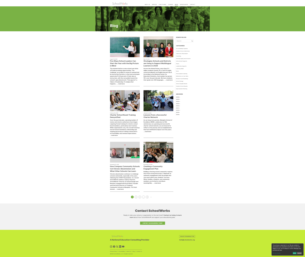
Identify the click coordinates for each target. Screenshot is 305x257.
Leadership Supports (181, 66)
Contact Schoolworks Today (153, 223)
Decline (299, 253)
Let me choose (276, 253)
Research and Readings (182, 78)
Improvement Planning (181, 88)
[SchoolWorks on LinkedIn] (120, 246)
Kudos (177, 63)
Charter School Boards (182, 86)
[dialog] (287, 249)
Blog (176, 4)
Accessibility (122, 251)
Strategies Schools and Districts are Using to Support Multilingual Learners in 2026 (157, 63)
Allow (294, 253)
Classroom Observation (182, 53)
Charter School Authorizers (183, 51)
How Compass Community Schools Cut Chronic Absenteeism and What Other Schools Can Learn (125, 168)
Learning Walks (180, 68)
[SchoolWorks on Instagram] (111, 246)
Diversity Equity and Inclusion (183, 58)
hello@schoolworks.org (187, 240)
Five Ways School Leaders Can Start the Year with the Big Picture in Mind (124, 63)
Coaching (178, 56)
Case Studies (162, 4)
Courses (170, 4)
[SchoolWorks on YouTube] (123, 246)
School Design (179, 81)
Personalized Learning (181, 73)
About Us (147, 4)
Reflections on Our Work (182, 76)
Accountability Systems (182, 48)
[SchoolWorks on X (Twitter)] (117, 246)
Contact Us (139, 251)
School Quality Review (181, 83)
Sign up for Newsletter (187, 236)
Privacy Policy (113, 251)
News (177, 71)
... (143, 197)
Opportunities (184, 4)
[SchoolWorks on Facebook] (114, 246)
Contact (192, 4)
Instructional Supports (181, 61)
